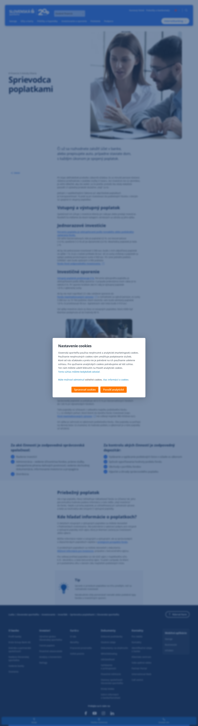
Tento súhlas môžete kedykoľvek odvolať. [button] (79, 371)
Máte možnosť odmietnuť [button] (71, 379)
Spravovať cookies (85, 389)
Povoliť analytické (113, 389)
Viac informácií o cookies (116, 379)
